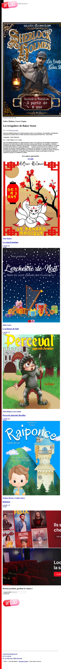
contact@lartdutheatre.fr (10, 654)
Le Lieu (5, 613)
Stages (4, 644)
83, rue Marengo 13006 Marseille (12, 658)
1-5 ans (30, 159)
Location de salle (7, 633)
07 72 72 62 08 (7, 656)
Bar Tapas (5, 637)
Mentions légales (23, 661)
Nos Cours (5, 617)
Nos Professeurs (7, 621)
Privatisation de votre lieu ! (10, 640)
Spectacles (5, 625)
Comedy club (6, 629)
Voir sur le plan (14, 130)
